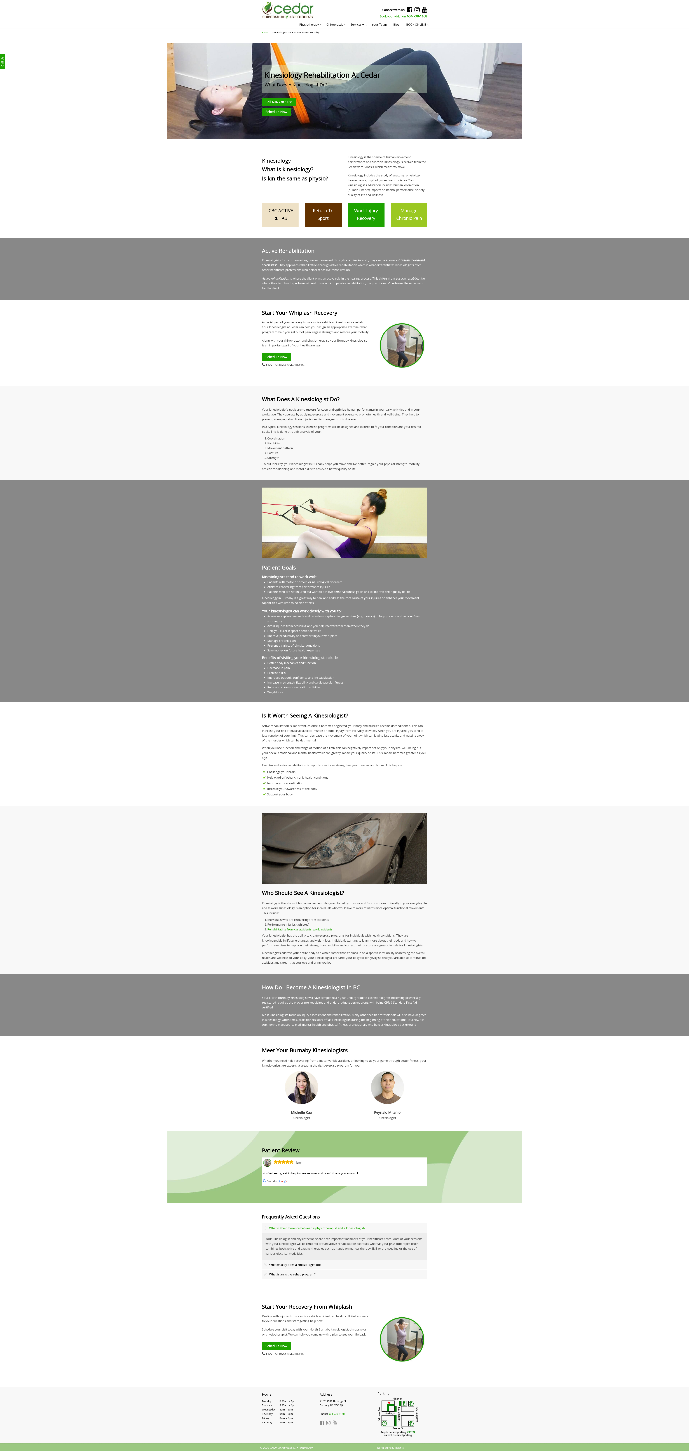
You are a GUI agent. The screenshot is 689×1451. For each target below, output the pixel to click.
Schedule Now (276, 112)
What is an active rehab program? (292, 1274)
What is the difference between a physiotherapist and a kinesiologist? (317, 1228)
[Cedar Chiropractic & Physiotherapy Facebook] (409, 11)
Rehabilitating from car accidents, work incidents (299, 929)
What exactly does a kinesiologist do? (295, 1265)
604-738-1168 (417, 16)
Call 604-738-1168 (279, 102)
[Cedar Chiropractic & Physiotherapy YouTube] (424, 11)
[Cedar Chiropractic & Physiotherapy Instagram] (417, 11)
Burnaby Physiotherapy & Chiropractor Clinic (288, 10)
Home (265, 32)
